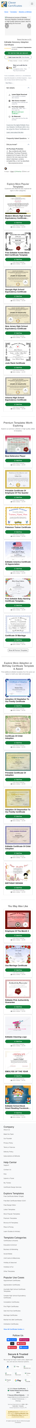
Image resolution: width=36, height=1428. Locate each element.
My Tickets (7, 1183)
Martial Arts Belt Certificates (13, 1319)
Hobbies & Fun (8, 1267)
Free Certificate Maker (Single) (14, 1196)
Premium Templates (10, 1218)
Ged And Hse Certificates (12, 1311)
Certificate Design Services (13, 1187)
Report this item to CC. (24, 39)
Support (6, 1165)
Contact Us (7, 1169)
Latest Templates (9, 1209)
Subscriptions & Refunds (12, 1156)
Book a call (26, 171)
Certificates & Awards (11, 1240)
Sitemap (18, 1401)
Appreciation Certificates (12, 1285)
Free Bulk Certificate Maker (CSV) (15, 1201)
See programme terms (15, 163)
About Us (7, 1130)
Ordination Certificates (11, 1324)
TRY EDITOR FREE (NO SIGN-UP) (18, 53)
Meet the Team (9, 1134)
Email (12, 171)
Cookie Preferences (18, 1399)
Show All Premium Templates (18, 650)
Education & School (10, 1245)
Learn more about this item (14, 132)
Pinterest (13, 1347)
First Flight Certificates (11, 1306)
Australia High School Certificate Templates (14, 1290)
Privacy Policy (8, 1143)
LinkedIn (25, 1347)
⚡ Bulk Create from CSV (18, 57)
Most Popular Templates (12, 1214)
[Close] (31, 1421)
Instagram (25, 1340)
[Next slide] (29, 26)
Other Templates (9, 1271)
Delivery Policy (8, 1151)
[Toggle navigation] (32, 4)
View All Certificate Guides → (14, 1329)
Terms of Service (9, 1147)
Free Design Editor (10, 1205)
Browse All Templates (11, 1222)
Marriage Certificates (11, 1315)
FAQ (5, 1174)
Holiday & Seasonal (10, 1262)
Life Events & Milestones (12, 1258)
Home (6, 12)
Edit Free (19, 223)
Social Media (8, 1254)
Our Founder (8, 1138)
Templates (13, 12)
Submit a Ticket (9, 1178)
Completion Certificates (11, 1302)
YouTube (22, 1343)
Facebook (12, 1340)
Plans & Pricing (8, 1227)
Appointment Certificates (12, 1280)
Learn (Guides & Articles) (12, 1231)
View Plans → (9, 83)
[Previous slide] (7, 26)
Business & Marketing (11, 1249)
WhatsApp (18, 171)
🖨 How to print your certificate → (18, 112)
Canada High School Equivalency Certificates (15, 1297)
